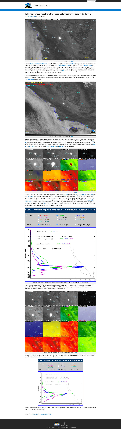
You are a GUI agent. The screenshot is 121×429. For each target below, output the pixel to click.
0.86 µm (49, 146)
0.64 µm (31, 146)
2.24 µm (61, 146)
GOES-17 (48, 414)
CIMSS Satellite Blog (41, 5)
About (44, 10)
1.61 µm (54, 146)
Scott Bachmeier (31, 16)
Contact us (92, 10)
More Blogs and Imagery (68, 10)
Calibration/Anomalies (38, 414)
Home (27, 10)
